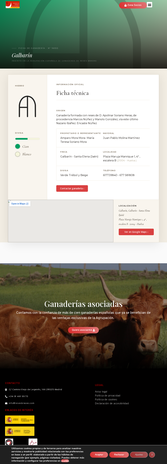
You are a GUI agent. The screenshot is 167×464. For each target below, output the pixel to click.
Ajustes (139, 454)
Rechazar (119, 454)
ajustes (65, 460)
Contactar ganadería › (72, 188)
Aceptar (99, 454)
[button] (149, 4)
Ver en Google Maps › (136, 231)
